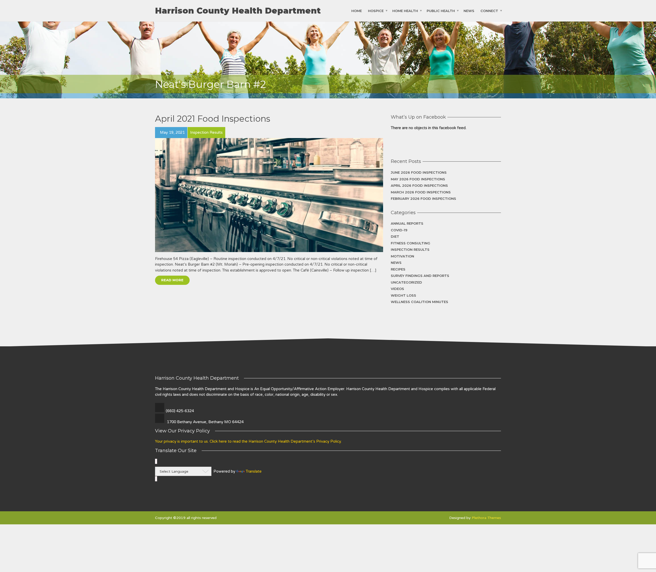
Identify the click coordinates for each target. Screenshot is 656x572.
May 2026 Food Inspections (418, 179)
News (469, 11)
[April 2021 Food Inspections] (269, 195)
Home (356, 11)
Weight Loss (403, 295)
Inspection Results (410, 249)
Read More (172, 280)
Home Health (405, 11)
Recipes (398, 269)
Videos (397, 289)
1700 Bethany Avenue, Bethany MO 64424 (205, 422)
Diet (395, 236)
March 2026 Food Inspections (421, 192)
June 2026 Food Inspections (419, 172)
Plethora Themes (486, 518)
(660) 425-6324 (180, 411)
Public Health (441, 11)
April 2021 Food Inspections (212, 118)
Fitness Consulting (410, 243)
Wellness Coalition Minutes (419, 302)
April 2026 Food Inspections (419, 185)
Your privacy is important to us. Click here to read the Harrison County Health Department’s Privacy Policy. (248, 441)
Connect (489, 11)
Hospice (376, 11)
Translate (254, 471)
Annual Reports (407, 223)
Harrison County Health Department (238, 11)
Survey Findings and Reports (420, 276)
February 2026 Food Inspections (423, 198)
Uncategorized (406, 282)
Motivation (402, 256)
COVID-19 (399, 230)
